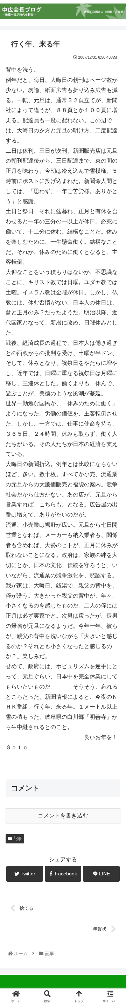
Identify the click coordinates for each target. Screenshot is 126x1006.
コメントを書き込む (63, 815)
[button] (112, 729)
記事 (18, 838)
